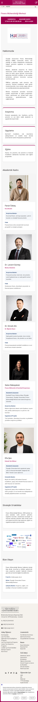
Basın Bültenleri (24, 645)
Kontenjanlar (4, 635)
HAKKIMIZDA (12, 19)
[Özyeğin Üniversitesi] (19, 2)
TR (1, 6)
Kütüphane (23, 659)
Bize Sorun (4, 651)
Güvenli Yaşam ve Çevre (27, 663)
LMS (21, 675)
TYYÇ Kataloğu (24, 681)
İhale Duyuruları (24, 668)
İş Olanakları (23, 665)
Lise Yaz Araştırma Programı (9, 642)
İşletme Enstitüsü (25, 636)
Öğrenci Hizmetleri (25, 661)
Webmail (22, 679)
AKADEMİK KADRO (24, 19)
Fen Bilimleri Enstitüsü (26, 635)
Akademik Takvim (25, 655)
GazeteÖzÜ (23, 657)
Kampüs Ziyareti (6, 649)
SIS (21, 677)
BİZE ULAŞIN (29, 21)
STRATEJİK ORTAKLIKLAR (13, 21)
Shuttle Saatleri (24, 666)
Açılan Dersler (24, 682)
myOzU (8, 6)
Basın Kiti (23, 648)
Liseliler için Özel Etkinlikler (8, 648)
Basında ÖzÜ (24, 647)
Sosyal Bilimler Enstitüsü (27, 638)
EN (3, 6)
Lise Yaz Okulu (5, 636)
